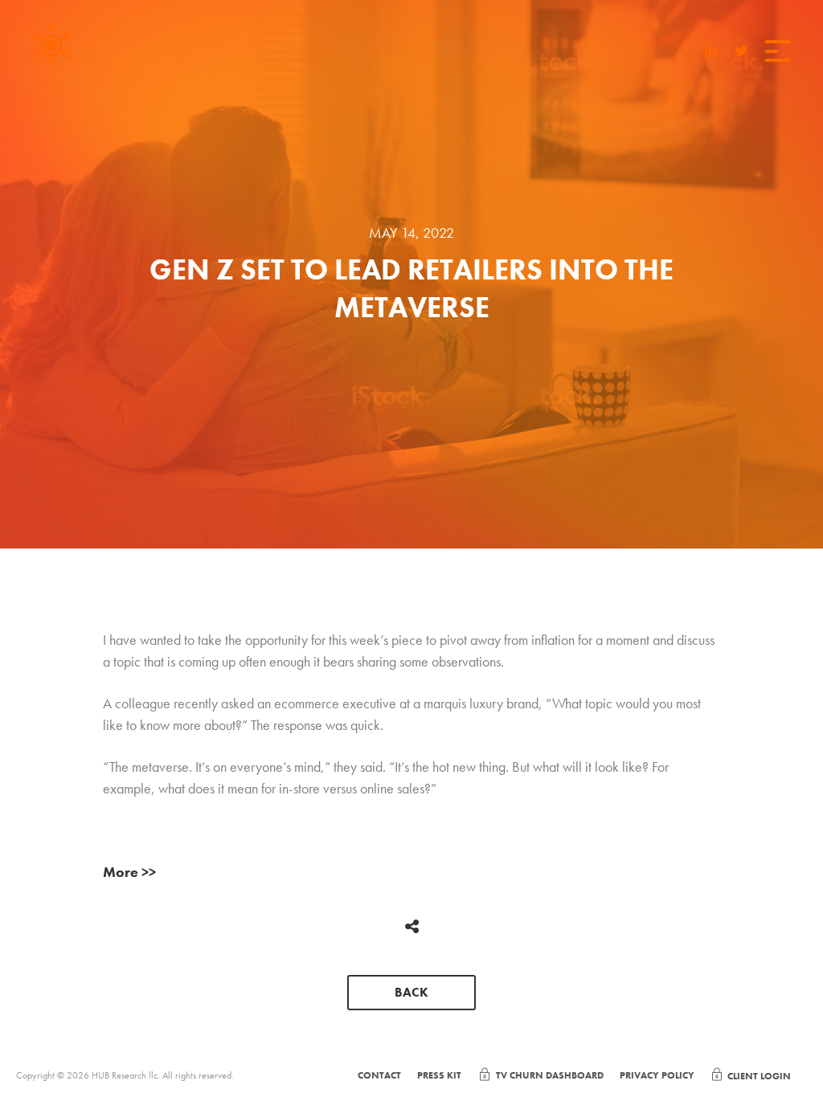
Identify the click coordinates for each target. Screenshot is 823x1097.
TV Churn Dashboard (550, 1075)
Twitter (741, 53)
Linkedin (711, 53)
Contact (379, 1075)
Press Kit (439, 1075)
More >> (129, 872)
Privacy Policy (657, 1075)
